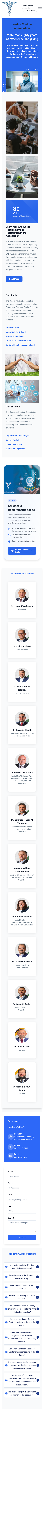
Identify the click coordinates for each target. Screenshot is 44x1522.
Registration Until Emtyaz (17, 436)
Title (9, 1206)
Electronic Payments (15, 449)
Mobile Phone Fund (14, 336)
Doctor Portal (12, 440)
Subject (11, 1218)
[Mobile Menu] (39, 8)
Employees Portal (14, 444)
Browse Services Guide (22, 551)
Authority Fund (12, 327)
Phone (10, 1183)
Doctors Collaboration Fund (18, 341)
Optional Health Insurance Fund (20, 345)
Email (10, 1195)
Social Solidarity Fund (16, 332)
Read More (14, 279)
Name (10, 1172)
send (24, 1238)
